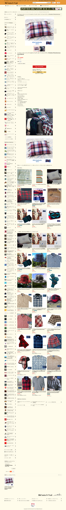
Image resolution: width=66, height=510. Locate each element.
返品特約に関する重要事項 (21, 63)
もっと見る (13, 468)
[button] (56, 6)
